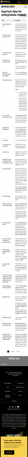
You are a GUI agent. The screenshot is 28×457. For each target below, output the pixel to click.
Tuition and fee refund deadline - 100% (6, 251)
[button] (20, 2)
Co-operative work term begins (6, 145)
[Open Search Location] (26, 2)
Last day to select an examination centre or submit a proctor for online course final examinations (7, 278)
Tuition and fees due (7, 80)
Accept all (9, 452)
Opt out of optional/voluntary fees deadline (6, 73)
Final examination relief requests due (6, 324)
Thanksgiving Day (6, 317)
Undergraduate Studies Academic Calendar (21, 305)
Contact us (3, 364)
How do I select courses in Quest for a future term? (21, 233)
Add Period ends (6, 196)
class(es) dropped (21, 267)
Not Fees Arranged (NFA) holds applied (7, 204)
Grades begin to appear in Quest (6, 61)
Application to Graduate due (5, 128)
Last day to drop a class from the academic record (6, 240)
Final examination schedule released (6, 286)
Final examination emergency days (6, 35)
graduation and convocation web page (20, 130)
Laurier (17, 152)
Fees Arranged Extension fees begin (7, 116)
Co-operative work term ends (6, 53)
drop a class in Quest (20, 245)
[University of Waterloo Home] (5, 2)
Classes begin (5, 152)
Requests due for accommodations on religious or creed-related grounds (7, 336)
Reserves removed (6, 168)
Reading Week (5, 296)
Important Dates (14, 358)
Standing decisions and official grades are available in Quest (7, 161)
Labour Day (5, 140)
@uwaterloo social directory (14, 409)
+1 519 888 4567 (15, 375)
